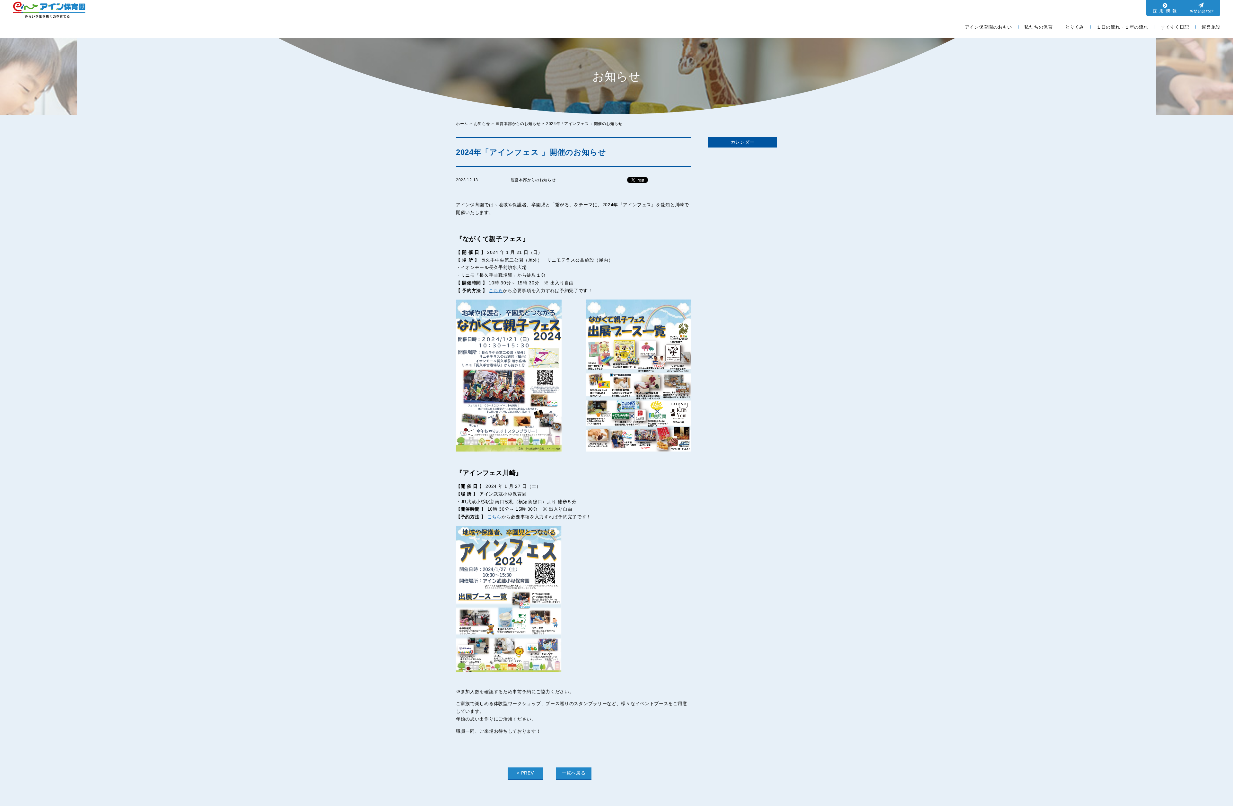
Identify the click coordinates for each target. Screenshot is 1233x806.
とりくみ (1074, 27)
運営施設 (1211, 27)
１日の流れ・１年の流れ (1123, 27)
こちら (496, 290)
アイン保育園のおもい (988, 27)
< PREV (525, 772)
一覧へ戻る (574, 772)
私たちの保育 (1038, 27)
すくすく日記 (1175, 27)
